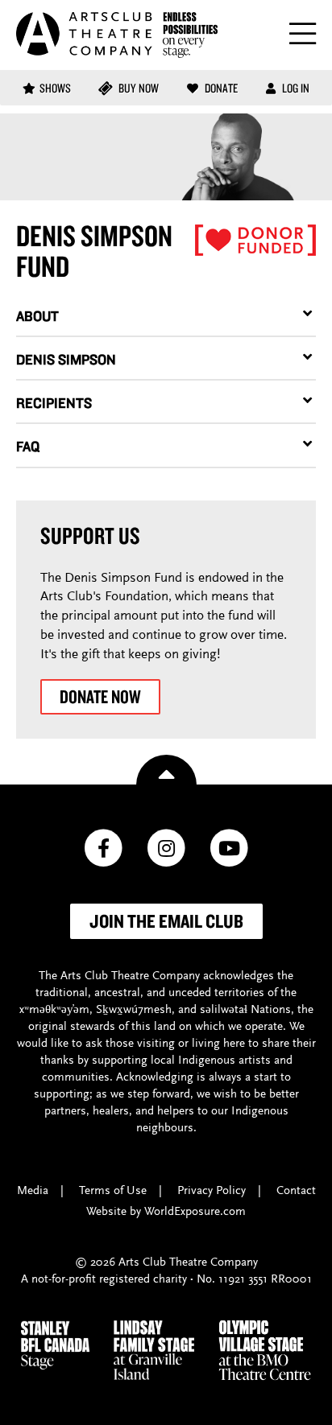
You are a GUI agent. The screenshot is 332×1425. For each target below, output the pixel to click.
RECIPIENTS (54, 402)
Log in (294, 88)
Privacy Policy (211, 1191)
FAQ (27, 446)
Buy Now (137, 88)
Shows (55, 88)
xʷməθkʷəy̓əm (54, 1010)
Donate (220, 88)
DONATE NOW (100, 696)
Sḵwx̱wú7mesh (134, 1010)
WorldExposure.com (195, 1212)
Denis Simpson (66, 359)
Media (32, 1191)
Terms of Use (113, 1191)
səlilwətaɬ (223, 1010)
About (37, 315)
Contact (296, 1191)
